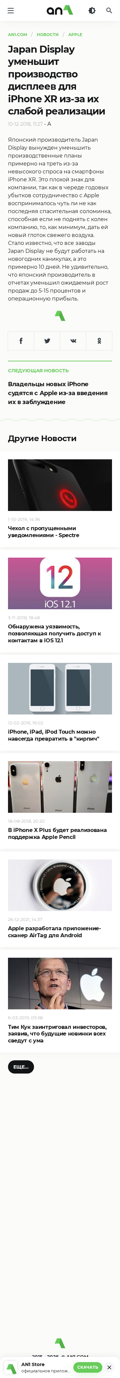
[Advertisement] (60, 1268)
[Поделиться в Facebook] (21, 341)
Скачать (87, 1367)
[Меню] (11, 11)
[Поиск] (109, 11)
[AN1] (60, 1346)
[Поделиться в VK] (73, 341)
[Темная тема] (92, 11)
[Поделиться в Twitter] (47, 341)
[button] (21, 1067)
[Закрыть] (109, 1367)
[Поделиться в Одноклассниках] (99, 341)
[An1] (60, 10)
